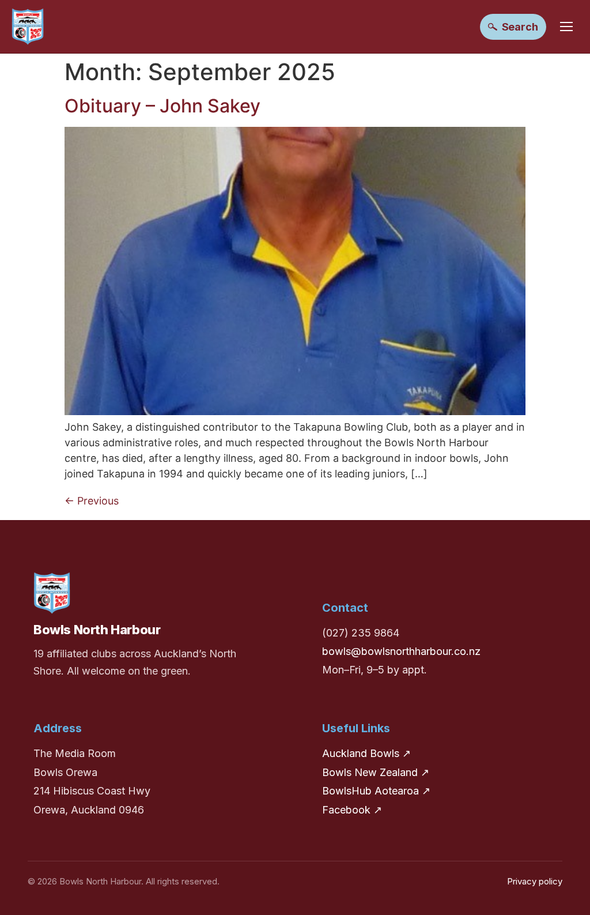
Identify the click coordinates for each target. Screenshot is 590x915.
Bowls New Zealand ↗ (375, 772)
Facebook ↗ (352, 810)
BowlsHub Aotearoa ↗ (376, 791)
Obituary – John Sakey (162, 106)
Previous (92, 501)
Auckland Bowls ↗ (366, 753)
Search (520, 27)
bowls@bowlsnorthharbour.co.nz (401, 651)
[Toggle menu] (566, 26)
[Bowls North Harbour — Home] (28, 26)
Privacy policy (534, 881)
